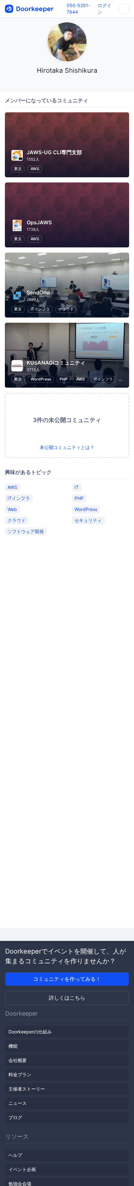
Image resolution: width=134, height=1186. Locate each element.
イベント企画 (22, 1169)
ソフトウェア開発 (25, 531)
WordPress (41, 379)
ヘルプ (15, 1155)
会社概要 (17, 1060)
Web (12, 509)
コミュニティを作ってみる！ (67, 979)
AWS (35, 168)
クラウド (66, 308)
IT (76, 487)
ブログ (15, 1117)
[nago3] (67, 83)
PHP (64, 379)
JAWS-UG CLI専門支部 (54, 152)
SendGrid (38, 292)
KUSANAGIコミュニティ (56, 362)
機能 (13, 1046)
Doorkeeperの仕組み (30, 1031)
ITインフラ (40, 308)
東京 (18, 168)
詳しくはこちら (67, 997)
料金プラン (19, 1074)
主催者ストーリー (26, 1089)
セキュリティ (88, 520)
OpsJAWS (39, 222)
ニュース (17, 1103)
